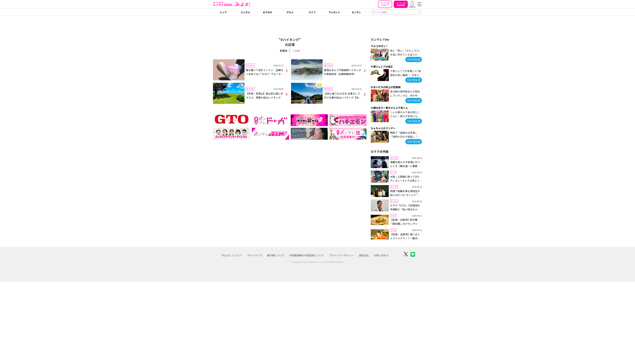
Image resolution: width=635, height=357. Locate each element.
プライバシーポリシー (341, 255)
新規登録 (400, 4)
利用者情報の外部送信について (306, 255)
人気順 (296, 50)
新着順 (283, 50)
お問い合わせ (381, 255)
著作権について (275, 255)
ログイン (385, 4)
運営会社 (364, 255)
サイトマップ (254, 255)
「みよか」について (231, 255)
